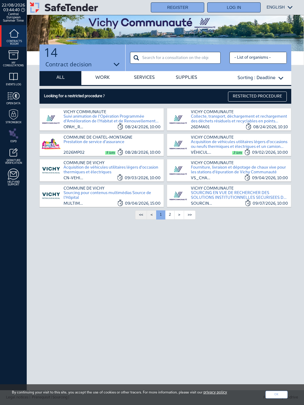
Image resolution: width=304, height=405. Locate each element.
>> (190, 215)
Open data (13, 103)
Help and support (13, 183)
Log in (234, 7)
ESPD (13, 141)
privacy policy (215, 392)
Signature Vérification (13, 161)
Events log (13, 84)
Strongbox (13, 122)
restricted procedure (257, 96)
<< (141, 215)
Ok (276, 394)
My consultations (13, 64)
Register (177, 7)
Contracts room (14, 42)
